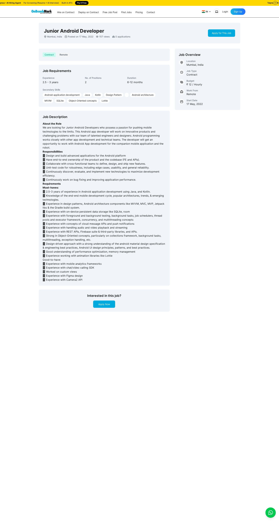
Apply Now (104, 304)
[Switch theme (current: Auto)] (217, 12)
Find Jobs (126, 12)
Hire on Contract (65, 12)
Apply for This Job (221, 33)
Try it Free (82, 3)
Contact (151, 12)
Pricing (139, 12)
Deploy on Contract (88, 12)
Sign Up (238, 11)
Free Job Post (110, 12)
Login (225, 11)
